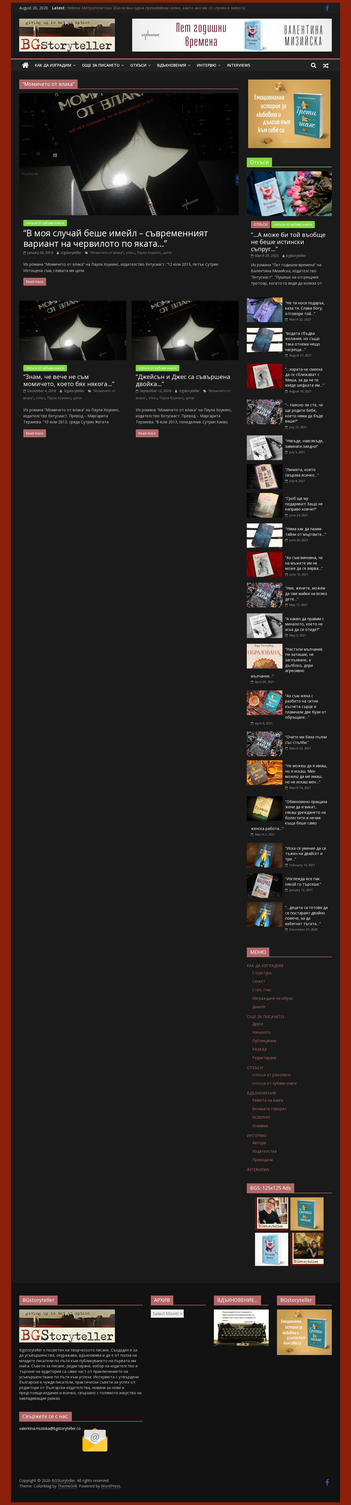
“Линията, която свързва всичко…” (302, 472)
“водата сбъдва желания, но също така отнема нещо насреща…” (302, 341)
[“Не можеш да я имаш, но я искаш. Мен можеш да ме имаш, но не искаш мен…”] (264, 763)
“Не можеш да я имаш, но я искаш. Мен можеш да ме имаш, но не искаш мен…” (306, 773)
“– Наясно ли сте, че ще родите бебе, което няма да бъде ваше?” (304, 413)
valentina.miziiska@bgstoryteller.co (50, 1428)
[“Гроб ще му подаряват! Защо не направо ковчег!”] (264, 495)
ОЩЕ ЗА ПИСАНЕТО (101, 65)
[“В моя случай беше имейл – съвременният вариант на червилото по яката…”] (129, 96)
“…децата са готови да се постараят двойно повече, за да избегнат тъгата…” (306, 915)
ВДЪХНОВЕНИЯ (171, 65)
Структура (261, 972)
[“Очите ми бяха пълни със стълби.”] (264, 734)
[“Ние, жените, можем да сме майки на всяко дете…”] (264, 585)
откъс (130, 252)
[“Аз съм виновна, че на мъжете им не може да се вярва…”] (264, 555)
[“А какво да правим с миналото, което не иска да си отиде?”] (264, 616)
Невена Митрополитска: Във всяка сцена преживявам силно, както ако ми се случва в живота (156, 7)
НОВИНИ (261, 1117)
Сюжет (258, 981)
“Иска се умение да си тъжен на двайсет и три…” (305, 853)
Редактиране (264, 1057)
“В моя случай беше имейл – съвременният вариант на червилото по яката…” (115, 238)
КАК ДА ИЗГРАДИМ (53, 65)
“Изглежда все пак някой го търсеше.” (303, 881)
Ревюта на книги (267, 1100)
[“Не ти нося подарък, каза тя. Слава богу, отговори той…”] (264, 300)
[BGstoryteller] (67, 1312)
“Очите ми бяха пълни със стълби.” (306, 739)
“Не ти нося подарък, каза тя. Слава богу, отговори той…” (305, 308)
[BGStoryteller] (25, 65)
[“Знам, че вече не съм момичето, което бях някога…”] (72, 304)
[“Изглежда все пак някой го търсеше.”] (264, 876)
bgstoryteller (71, 252)
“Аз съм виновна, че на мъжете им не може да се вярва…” (304, 563)
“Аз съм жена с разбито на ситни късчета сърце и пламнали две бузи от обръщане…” (305, 706)
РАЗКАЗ (259, 1049)
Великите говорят (269, 1108)
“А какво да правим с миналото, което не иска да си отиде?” (304, 624)
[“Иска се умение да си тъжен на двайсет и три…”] (264, 845)
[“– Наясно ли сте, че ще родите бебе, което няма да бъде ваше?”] (264, 402)
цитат (167, 252)
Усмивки (260, 1125)
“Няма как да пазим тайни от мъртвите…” (305, 531)
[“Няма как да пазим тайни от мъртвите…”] (264, 526)
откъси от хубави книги (45, 223)
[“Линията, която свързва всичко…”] (264, 467)
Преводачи (262, 1159)
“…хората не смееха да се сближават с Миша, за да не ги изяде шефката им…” (304, 377)
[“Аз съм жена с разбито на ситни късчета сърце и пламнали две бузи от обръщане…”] (264, 693)
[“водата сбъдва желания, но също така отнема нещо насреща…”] (264, 330)
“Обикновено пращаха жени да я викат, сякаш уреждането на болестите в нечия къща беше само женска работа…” (289, 815)
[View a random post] (326, 65)
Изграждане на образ (272, 998)
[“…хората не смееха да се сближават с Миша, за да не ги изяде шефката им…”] (264, 366)
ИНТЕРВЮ (206, 65)
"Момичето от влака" (107, 252)
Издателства (264, 1151)
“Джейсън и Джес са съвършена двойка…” (183, 380)
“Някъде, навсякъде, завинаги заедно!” (304, 443)
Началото (261, 1032)
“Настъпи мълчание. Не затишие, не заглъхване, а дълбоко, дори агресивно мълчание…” (287, 663)
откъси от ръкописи (271, 1074)
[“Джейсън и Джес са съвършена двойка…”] (185, 304)
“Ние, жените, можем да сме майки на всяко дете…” (306, 593)
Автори (259, 1142)
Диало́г (259, 1006)
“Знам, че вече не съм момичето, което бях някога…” (68, 380)
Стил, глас (261, 989)
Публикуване (264, 1040)
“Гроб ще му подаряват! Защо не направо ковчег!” (304, 504)
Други (257, 1023)
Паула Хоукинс (149, 252)
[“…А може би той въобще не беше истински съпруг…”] (289, 174)
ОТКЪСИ (138, 65)
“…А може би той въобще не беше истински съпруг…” (288, 241)
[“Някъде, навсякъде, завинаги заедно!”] (264, 438)
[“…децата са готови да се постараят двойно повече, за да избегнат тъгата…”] (264, 905)
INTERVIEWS (238, 65)
